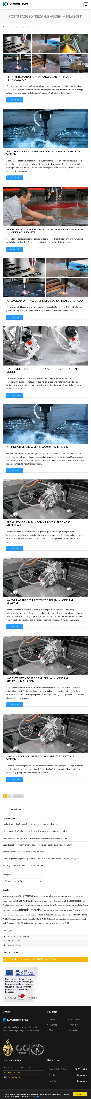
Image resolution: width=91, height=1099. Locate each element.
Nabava (73, 905)
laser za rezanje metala (35, 905)
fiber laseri (70, 896)
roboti (24, 919)
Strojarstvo (61, 919)
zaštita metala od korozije (57, 923)
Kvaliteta (53, 1025)
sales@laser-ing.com (14, 945)
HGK (75, 896)
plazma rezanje (65, 910)
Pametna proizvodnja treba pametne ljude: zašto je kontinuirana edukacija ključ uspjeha (41, 858)
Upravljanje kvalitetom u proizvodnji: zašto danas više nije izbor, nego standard (37, 845)
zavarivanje (43, 923)
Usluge (52, 1019)
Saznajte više (15, 100)
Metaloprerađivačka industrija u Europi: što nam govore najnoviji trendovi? (35, 831)
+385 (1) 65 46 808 (14, 941)
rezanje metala (45, 914)
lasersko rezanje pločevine (18, 905)
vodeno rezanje (32, 923)
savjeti (52, 919)
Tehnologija (11, 923)
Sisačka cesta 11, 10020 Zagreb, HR (19, 936)
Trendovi (22, 922)
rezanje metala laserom (62, 915)
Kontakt (73, 1030)
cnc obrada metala (43, 896)
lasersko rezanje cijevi (45, 901)
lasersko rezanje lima (62, 901)
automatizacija (27, 895)
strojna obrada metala (73, 919)
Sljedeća (17, 796)
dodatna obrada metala (59, 896)
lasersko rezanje (25, 900)
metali (68, 905)
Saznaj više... (35, 1096)
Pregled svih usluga (15, 809)
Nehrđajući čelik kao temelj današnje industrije (23, 865)
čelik (67, 923)
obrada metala (30, 910)
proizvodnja (6, 915)
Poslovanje (78, 910)
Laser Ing (12, 901)
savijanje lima (43, 918)
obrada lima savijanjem (11, 910)
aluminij (5, 896)
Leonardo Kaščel (50, 905)
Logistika (61, 905)
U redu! (80, 1094)
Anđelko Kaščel (13, 896)
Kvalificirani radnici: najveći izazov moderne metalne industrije (30, 824)
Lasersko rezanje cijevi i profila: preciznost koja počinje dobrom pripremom (35, 838)
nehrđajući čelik (82, 905)
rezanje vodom (16, 919)
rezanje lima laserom (30, 915)
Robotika (31, 919)
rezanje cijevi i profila (17, 915)
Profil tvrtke (75, 1025)
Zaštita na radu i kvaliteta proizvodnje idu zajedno (25, 851)
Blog (51, 1030)
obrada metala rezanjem (50, 910)
